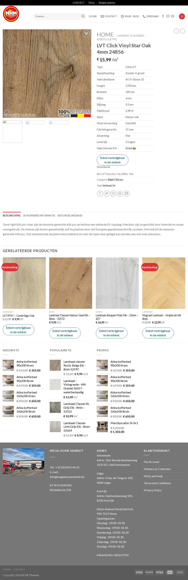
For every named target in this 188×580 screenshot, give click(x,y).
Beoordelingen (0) (70, 215)
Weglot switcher (107, 2)
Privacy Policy (153, 490)
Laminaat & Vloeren (130, 35)
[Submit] (83, 16)
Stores (7, 569)
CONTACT (78, 2)
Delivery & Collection (157, 469)
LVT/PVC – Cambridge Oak (18, 315)
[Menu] (182, 16)
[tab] (12, 215)
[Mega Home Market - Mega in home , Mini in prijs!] (15, 13)
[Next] (85, 73)
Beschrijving (12, 215)
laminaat (107, 185)
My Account (151, 461)
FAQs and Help (153, 476)
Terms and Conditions (157, 483)
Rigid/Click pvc (107, 39)
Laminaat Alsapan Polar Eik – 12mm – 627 (117, 317)
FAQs (92, 2)
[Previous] (9, 73)
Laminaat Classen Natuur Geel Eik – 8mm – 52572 (69, 317)
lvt (114, 185)
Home (105, 34)
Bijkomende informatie (39, 215)
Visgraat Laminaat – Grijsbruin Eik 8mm (161, 317)
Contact (19, 569)
